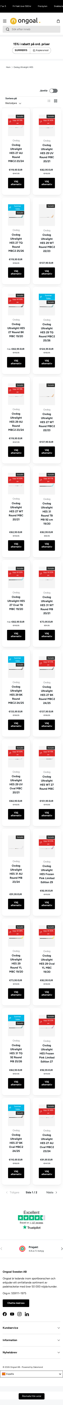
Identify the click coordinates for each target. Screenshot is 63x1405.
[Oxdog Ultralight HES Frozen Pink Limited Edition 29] (47, 846)
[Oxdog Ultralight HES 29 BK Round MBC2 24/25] (16, 667)
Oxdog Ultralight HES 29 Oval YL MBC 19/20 (47, 963)
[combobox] (31, 29)
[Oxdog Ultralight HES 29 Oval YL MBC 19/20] (47, 936)
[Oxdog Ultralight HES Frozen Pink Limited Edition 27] (47, 1026)
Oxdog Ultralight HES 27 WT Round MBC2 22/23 (47, 422)
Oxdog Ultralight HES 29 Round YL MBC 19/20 (16, 963)
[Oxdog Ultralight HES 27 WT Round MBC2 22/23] (47, 394)
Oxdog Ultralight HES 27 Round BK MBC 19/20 (16, 330)
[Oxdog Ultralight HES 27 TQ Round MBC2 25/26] (16, 215)
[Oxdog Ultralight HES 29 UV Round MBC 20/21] (47, 125)
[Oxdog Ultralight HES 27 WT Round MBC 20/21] (16, 483)
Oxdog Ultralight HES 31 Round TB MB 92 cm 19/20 (47, 513)
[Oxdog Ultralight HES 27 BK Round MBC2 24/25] (47, 667)
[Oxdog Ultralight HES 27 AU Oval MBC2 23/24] (47, 1115)
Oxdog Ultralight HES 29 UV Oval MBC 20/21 (16, 784)
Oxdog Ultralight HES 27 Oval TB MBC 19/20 (16, 603)
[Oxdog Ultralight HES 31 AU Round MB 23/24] (16, 846)
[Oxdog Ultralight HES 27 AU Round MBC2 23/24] (16, 125)
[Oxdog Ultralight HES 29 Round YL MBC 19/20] (16, 936)
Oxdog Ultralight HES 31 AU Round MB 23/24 (16, 873)
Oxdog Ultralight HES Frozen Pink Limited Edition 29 (47, 874)
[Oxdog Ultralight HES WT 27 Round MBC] (47, 757)
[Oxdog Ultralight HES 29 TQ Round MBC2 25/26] (47, 304)
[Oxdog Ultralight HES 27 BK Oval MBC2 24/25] (16, 1115)
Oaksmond (38, 1367)
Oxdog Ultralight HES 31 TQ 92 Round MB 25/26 (16, 1053)
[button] (58, 21)
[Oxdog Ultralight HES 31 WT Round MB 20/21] (47, 577)
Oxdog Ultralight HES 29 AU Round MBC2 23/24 (16, 421)
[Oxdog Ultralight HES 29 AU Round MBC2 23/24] (16, 394)
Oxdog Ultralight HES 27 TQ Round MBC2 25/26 (16, 242)
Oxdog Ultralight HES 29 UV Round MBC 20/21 (46, 153)
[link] (14, 1192)
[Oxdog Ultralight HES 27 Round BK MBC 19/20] (16, 304)
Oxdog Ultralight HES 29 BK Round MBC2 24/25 (16, 694)
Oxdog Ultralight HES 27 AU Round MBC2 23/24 (16, 153)
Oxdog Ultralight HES (23, 67)
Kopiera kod (42, 50)
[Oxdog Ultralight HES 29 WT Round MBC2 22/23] (47, 215)
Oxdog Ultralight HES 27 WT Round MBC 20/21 (16, 511)
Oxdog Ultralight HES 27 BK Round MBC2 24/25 (47, 695)
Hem (8, 67)
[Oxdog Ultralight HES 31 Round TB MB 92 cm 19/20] (47, 484)
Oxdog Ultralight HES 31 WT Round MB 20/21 (47, 605)
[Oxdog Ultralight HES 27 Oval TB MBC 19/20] (16, 577)
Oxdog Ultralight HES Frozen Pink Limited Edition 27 (47, 1053)
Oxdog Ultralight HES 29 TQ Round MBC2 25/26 (47, 332)
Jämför (44, 90)
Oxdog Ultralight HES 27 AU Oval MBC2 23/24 (47, 1143)
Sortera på (11, 98)
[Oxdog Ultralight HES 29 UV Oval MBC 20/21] (16, 756)
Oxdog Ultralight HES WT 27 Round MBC (46, 782)
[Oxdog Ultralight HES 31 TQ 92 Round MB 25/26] (16, 1025)
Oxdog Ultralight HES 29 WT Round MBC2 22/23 (47, 243)
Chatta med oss (16, 1303)
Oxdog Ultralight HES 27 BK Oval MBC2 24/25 (16, 1143)
